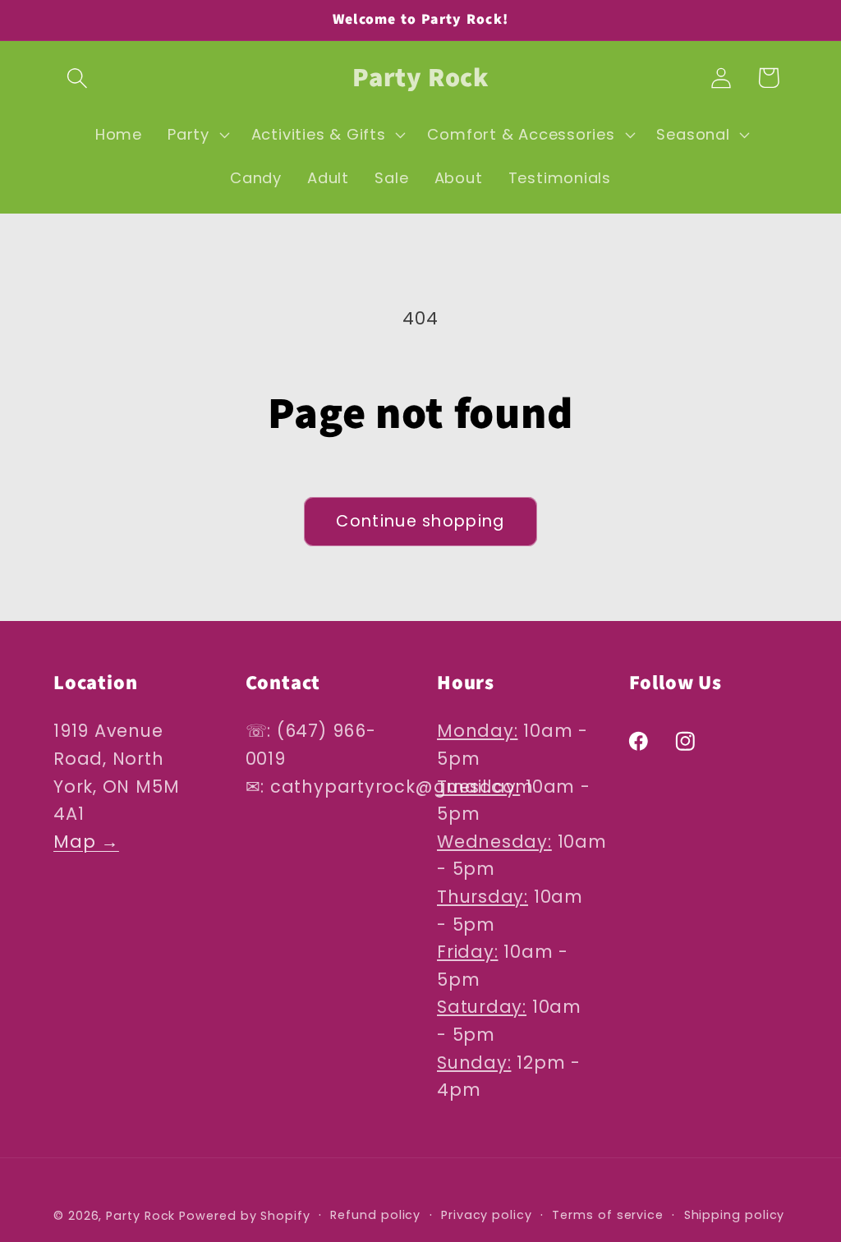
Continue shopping (420, 521)
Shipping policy (734, 1215)
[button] (76, 77)
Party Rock (140, 1216)
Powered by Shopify (244, 1216)
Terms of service (608, 1215)
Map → (86, 841)
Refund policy (375, 1215)
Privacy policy (486, 1215)
